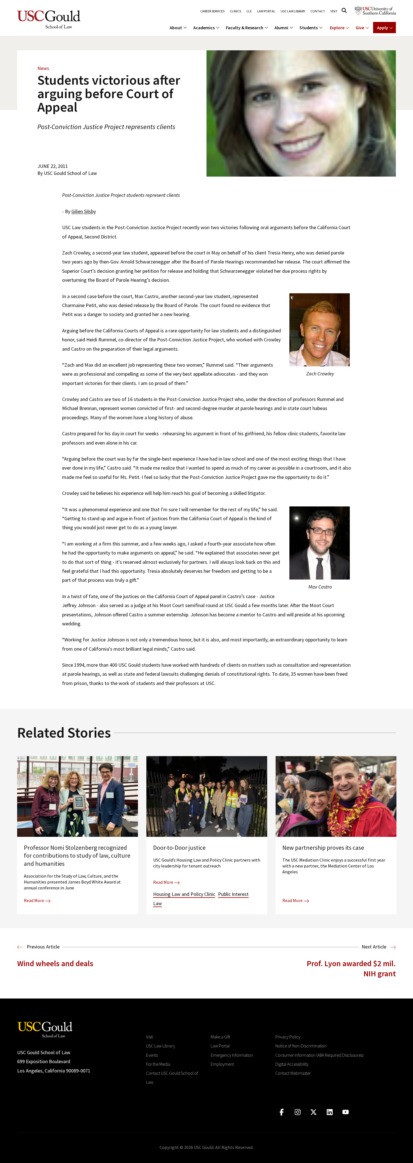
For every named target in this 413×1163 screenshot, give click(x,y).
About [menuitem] (176, 27)
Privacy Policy (287, 1037)
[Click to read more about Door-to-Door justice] (206, 835)
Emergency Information (232, 1055)
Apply (382, 27)
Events (152, 1055)
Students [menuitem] (308, 27)
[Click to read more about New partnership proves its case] (336, 835)
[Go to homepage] (45, 1029)
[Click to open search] (344, 10)
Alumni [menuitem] (281, 27)
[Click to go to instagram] (297, 1112)
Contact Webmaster (293, 1073)
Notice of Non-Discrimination (300, 1046)
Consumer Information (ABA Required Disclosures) (319, 1055)
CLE (249, 11)
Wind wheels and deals (55, 963)
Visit (333, 11)
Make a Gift (220, 1037)
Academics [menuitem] (204, 27)
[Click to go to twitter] (313, 1112)
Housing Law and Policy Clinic (184, 894)
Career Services (212, 11)
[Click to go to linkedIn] (329, 1112)
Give (360, 27)
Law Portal (266, 11)
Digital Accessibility (291, 1064)
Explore (337, 27)
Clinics (235, 11)
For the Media (158, 1064)
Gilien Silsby (83, 211)
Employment (222, 1064)
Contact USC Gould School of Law (172, 1077)
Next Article (374, 946)
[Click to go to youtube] (345, 1112)
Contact (317, 11)
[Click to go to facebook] (281, 1112)
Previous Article (43, 946)
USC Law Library (293, 11)
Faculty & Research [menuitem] (244, 27)
